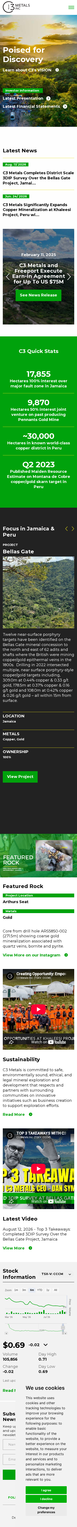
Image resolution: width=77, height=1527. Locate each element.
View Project (20, 776)
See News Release (38, 295)
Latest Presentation (23, 98)
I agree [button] (46, 1490)
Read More (14, 1114)
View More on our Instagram (31, 955)
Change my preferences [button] (46, 1510)
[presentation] (8, 276)
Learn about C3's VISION (27, 70)
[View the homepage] (16, 7)
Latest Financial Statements (31, 106)
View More (14, 1248)
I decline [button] (46, 1499)
